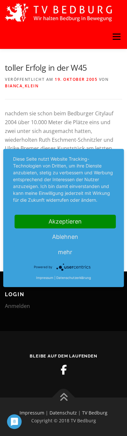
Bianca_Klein (21, 86)
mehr (65, 252)
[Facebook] (63, 370)
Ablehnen (65, 236)
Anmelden (17, 306)
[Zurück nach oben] (63, 397)
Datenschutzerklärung (73, 278)
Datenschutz (63, 413)
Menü (116, 36)
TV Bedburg (94, 413)
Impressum (32, 413)
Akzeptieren (65, 221)
